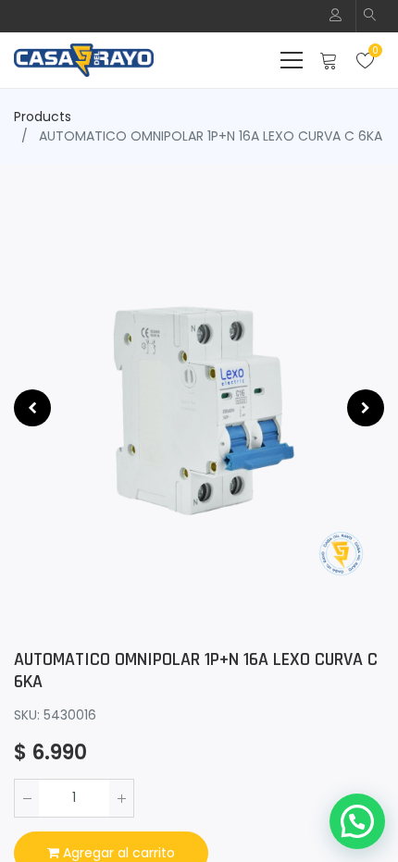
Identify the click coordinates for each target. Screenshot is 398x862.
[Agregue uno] (121, 798)
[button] (370, 16)
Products (42, 116)
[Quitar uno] (27, 798)
